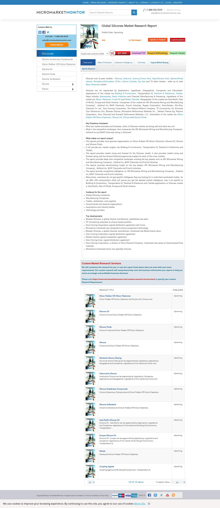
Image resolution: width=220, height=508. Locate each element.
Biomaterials (105, 97)
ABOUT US (133, 3)
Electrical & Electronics (164, 94)
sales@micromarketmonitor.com (166, 13)
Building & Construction (125, 94)
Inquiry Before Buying (159, 62)
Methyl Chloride (132, 99)
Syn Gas (141, 82)
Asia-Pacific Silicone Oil (109, 420)
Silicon (98, 99)
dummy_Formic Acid (142, 79)
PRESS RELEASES (98, 3)
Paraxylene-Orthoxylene (104, 82)
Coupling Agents (106, 467)
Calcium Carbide (129, 82)
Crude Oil (116, 99)
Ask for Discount (88, 69)
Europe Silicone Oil (107, 436)
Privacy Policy (104, 495)
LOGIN (168, 3)
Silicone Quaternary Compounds (113, 389)
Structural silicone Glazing (110, 358)
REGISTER (177, 3)
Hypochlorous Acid (160, 79)
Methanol (107, 99)
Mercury (118, 79)
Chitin (117, 82)
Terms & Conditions (91, 495)
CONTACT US (157, 3)
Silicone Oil (117, 117)
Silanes (102, 451)
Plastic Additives (119, 97)
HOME (86, 3)
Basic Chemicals (93, 85)
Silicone (126, 117)
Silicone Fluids (140, 117)
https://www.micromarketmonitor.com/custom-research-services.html (123, 279)
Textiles (179, 94)
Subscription (56, 44)
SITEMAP (144, 3)
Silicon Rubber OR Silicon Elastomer (115, 296)
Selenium (127, 79)
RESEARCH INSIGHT (117, 3)
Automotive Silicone (108, 374)
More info (139, 503)
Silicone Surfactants (107, 405)
